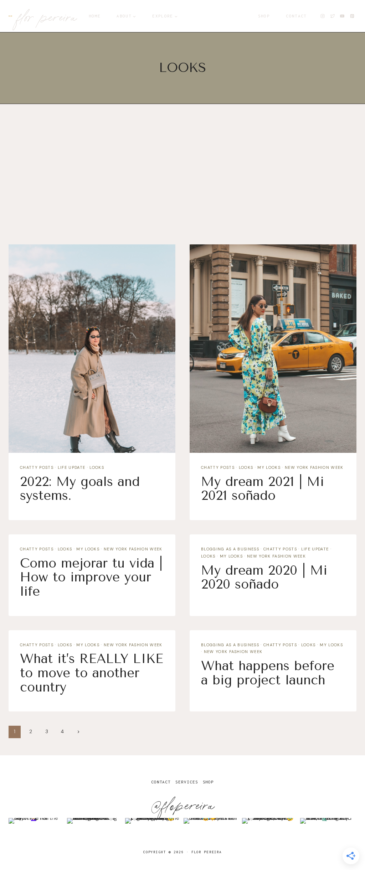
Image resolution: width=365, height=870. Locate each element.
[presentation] (92, 348)
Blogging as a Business (230, 549)
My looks (269, 467)
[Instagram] (322, 16)
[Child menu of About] (126, 16)
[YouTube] (342, 16)
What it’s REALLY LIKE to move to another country (91, 672)
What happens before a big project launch (267, 673)
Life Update (72, 467)
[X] (332, 16)
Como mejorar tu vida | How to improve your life (91, 577)
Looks (96, 467)
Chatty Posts (36, 467)
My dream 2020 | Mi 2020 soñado (264, 577)
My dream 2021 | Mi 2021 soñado (262, 488)
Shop (264, 16)
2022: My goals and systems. (80, 488)
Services (186, 782)
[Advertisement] (182, 177)
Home (95, 16)
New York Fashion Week (314, 467)
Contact (296, 16)
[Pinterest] (352, 16)
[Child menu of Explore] (165, 16)
